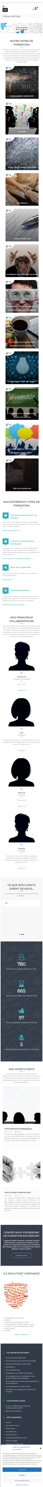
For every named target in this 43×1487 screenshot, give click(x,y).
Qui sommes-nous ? (13, 1425)
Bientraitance (22, 203)
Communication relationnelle (22, 96)
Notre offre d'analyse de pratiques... (14, 604)
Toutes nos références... (21, 1334)
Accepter (22, 1470)
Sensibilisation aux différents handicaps (22, 274)
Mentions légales (12, 1441)
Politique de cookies (22, 1484)
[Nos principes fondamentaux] (21, 1168)
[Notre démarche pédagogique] (21, 1105)
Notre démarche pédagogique (18, 1129)
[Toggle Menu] (5, 10)
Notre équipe (21, 28)
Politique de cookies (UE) (14, 1444)
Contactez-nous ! (22, 1255)
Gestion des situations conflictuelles (22, 167)
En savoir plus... (7, 579)
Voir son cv (21, 690)
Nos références (11, 1432)
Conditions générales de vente (16, 1438)
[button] (41, 1448)
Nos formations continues (11, 530)
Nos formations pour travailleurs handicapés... (17, 558)
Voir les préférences (22, 1480)
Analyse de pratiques (20, 590)
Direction (19, 1131)
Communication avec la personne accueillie (21, 1361)
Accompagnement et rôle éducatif (22, 381)
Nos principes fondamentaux (18, 1192)
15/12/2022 (9, 1131)
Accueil (8, 1422)
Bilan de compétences (22, 488)
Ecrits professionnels (22, 239)
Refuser (22, 1475)
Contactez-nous (11, 1435)
